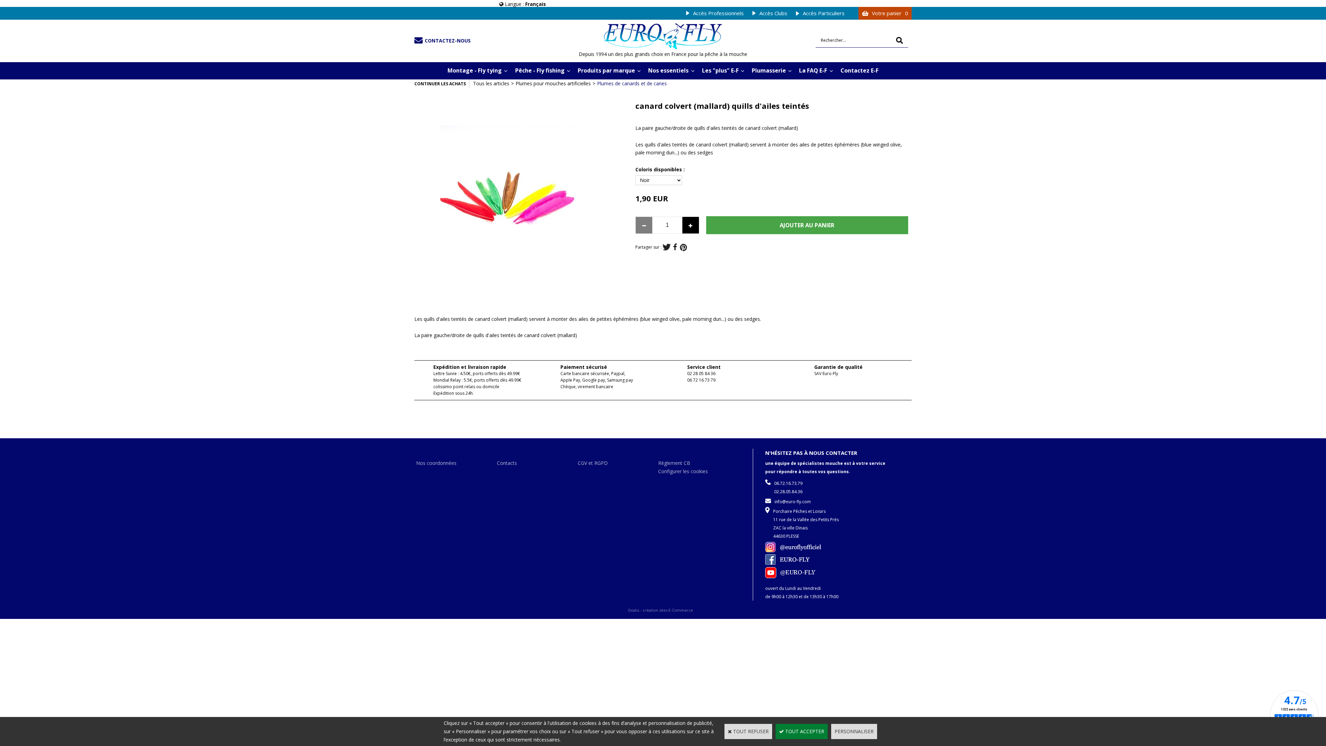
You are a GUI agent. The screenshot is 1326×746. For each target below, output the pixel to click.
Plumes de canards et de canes (632, 83)
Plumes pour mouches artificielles (553, 83)
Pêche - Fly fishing (540, 70)
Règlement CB (674, 463)
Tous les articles (491, 83)
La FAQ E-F (813, 70)
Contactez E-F (859, 70)
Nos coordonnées (436, 463)
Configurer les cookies (683, 471)
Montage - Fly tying (475, 70)
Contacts (507, 463)
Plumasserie (769, 70)
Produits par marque (606, 70)
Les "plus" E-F (720, 70)
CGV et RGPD (593, 463)
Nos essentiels (668, 70)
